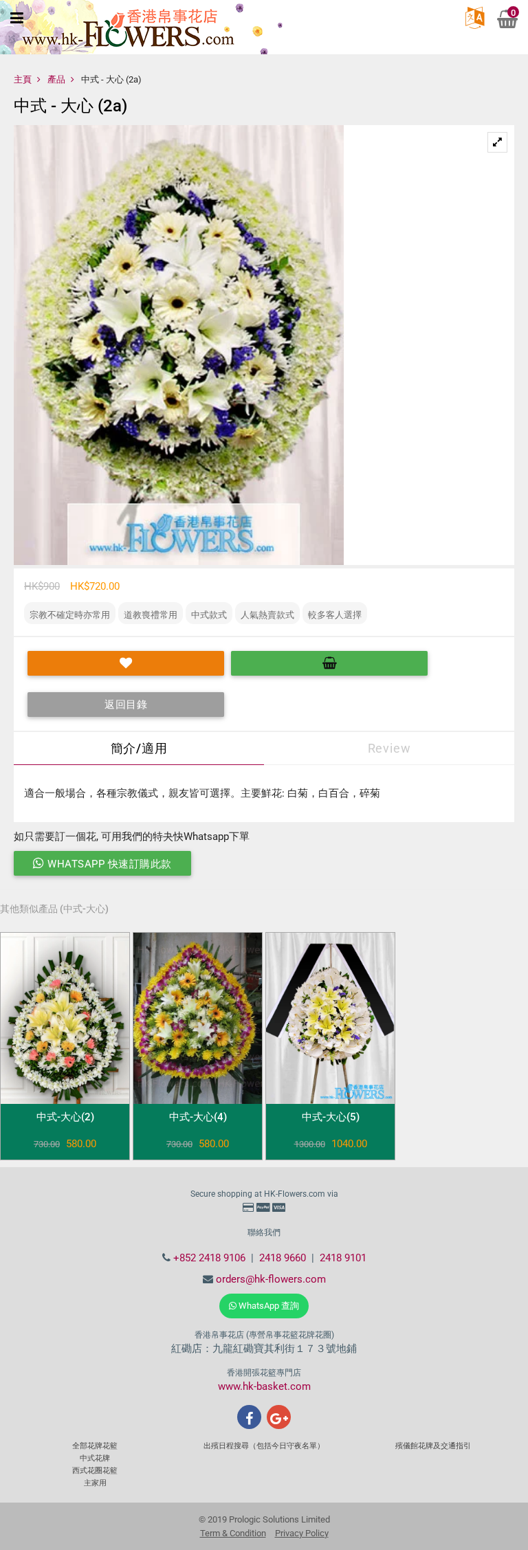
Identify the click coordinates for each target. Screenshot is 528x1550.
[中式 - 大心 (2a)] (497, 142)
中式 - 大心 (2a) (111, 79)
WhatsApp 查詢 (267, 1305)
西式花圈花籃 (95, 1470)
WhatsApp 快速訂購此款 (108, 864)
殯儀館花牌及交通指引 (433, 1445)
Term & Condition (233, 1533)
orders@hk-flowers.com (271, 1279)
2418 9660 (282, 1258)
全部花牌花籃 (95, 1445)
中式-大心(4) (198, 1117)
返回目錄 (125, 704)
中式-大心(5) (331, 1117)
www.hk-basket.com (264, 1386)
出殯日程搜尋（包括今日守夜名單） (264, 1445)
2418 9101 (343, 1258)
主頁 (23, 79)
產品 (56, 79)
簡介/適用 (139, 748)
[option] (264, 345)
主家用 (95, 1483)
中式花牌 (95, 1458)
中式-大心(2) (65, 1117)
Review (389, 748)
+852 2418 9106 (209, 1258)
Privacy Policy (302, 1533)
